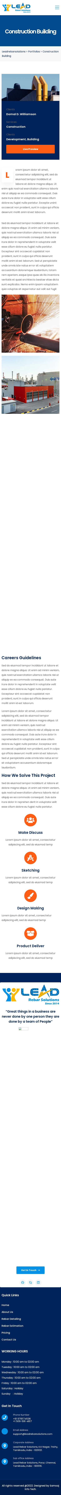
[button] (30, 149)
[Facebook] (23, 1282)
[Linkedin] (38, 1282)
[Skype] (30, 1282)
